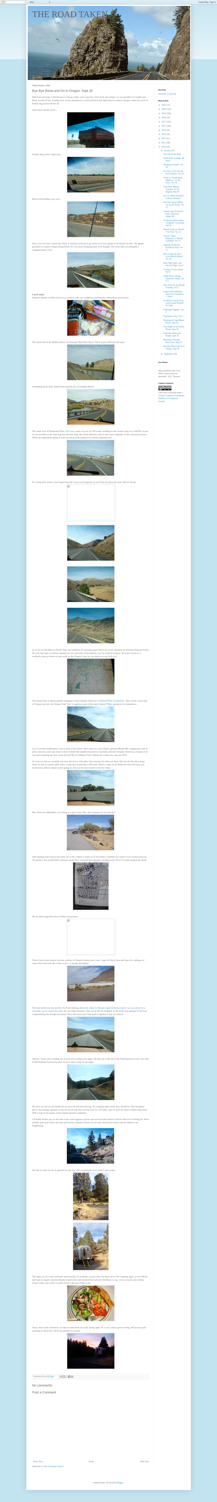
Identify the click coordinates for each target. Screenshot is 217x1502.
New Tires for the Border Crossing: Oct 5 (174, 286)
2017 (164, 122)
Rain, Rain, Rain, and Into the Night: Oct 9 (173, 264)
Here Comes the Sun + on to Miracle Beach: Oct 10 (173, 256)
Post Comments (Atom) (53, 1466)
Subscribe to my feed (167, 94)
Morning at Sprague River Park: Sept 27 (172, 341)
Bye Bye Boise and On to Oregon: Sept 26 (174, 347)
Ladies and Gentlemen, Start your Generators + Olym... (173, 294)
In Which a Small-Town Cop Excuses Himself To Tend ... (173, 303)
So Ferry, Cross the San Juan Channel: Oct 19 (173, 172)
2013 (164, 134)
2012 (164, 138)
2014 (164, 130)
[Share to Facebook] (69, 1376)
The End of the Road (172, 154)
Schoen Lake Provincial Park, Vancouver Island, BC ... (173, 213)
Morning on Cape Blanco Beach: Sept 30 (173, 321)
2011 (164, 143)
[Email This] (60, 1376)
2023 (164, 105)
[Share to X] (66, 1376)
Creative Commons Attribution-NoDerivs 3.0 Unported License (171, 398)
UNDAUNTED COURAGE (111, 700)
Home (91, 1461)
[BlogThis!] (63, 1376)
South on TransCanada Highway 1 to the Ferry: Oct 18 (172, 180)
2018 (164, 117)
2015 (164, 126)
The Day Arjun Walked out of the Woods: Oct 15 (173, 204)
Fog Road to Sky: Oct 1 (173, 316)
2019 (164, 113)
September (168, 354)
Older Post (144, 1461)
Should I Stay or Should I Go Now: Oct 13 (173, 230)
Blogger (120, 1483)
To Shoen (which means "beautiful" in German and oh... (173, 222)
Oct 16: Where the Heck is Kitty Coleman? (173, 197)
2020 (164, 109)
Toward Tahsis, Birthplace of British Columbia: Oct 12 (173, 238)
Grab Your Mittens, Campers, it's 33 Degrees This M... (172, 189)
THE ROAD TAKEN (70, 14)
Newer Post (38, 1461)
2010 (164, 147)
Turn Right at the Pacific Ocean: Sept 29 (173, 328)
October (167, 150)
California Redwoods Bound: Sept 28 (172, 334)
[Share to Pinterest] (72, 1376)
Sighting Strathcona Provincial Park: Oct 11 (173, 247)
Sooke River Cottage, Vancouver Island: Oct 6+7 (173, 278)
